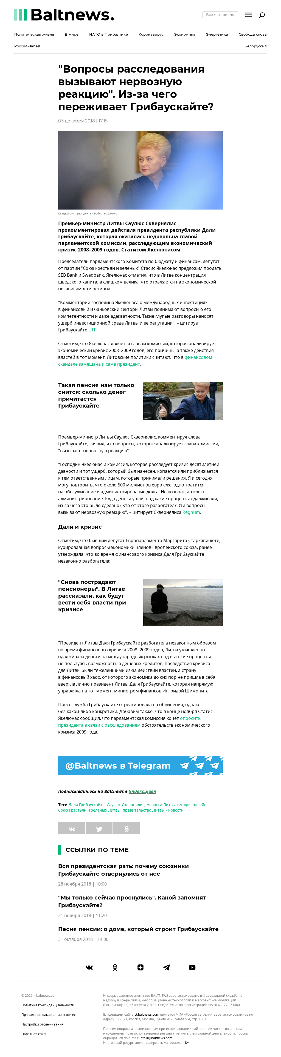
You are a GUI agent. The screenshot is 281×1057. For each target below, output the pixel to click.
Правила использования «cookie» (48, 1014)
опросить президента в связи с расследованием (129, 722)
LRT (91, 330)
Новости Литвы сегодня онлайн (177, 805)
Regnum (191, 512)
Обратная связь (34, 1034)
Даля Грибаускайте (87, 805)
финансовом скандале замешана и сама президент (135, 361)
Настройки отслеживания (42, 1024)
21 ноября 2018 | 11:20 (82, 915)
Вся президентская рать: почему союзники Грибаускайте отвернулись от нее (123, 870)
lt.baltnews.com (146, 1014)
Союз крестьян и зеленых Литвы (89, 810)
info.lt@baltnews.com (156, 1038)
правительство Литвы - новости (153, 810)
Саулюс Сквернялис (125, 805)
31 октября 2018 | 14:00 (83, 939)
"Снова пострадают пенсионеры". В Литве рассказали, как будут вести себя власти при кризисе (92, 596)
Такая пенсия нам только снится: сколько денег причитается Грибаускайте (96, 395)
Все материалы (220, 14)
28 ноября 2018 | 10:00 (82, 884)
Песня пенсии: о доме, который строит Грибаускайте (138, 929)
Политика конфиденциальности (47, 1005)
